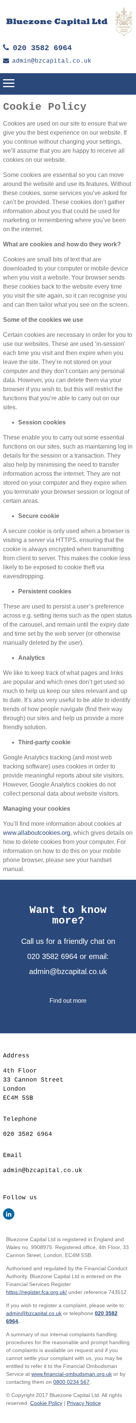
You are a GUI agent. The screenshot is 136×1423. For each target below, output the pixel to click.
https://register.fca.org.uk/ (36, 1292)
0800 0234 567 (71, 1382)
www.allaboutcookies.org (36, 833)
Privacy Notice (84, 1403)
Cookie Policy (46, 1403)
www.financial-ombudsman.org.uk (71, 1374)
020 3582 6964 (42, 48)
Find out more (68, 1000)
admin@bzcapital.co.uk (51, 61)
